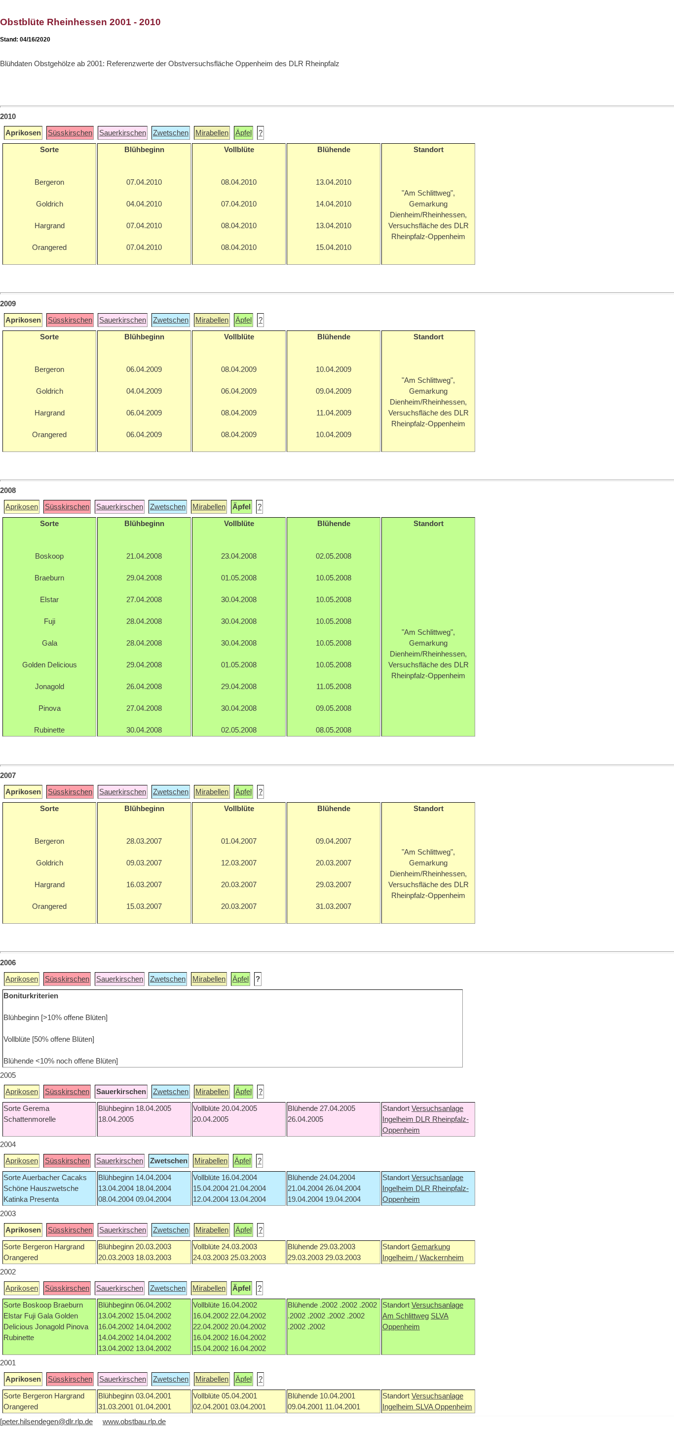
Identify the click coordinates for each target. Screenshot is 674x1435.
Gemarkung (431, 1247)
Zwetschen (170, 133)
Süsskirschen (70, 133)
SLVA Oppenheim (443, 1407)
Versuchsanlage (437, 1108)
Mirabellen (211, 133)
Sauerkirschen (122, 133)
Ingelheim (398, 1119)
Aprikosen (21, 507)
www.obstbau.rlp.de (134, 1422)
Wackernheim (441, 1258)
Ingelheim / (399, 1258)
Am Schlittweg (405, 1316)
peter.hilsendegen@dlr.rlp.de (47, 1422)
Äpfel (243, 133)
